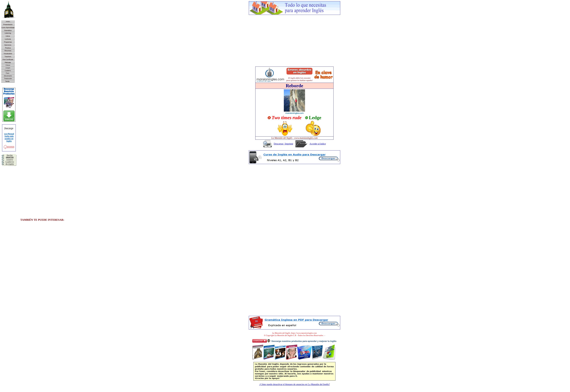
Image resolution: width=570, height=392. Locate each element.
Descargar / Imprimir (283, 143)
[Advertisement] (294, 38)
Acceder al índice (317, 143)
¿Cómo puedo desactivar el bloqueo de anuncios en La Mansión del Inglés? (294, 384)
